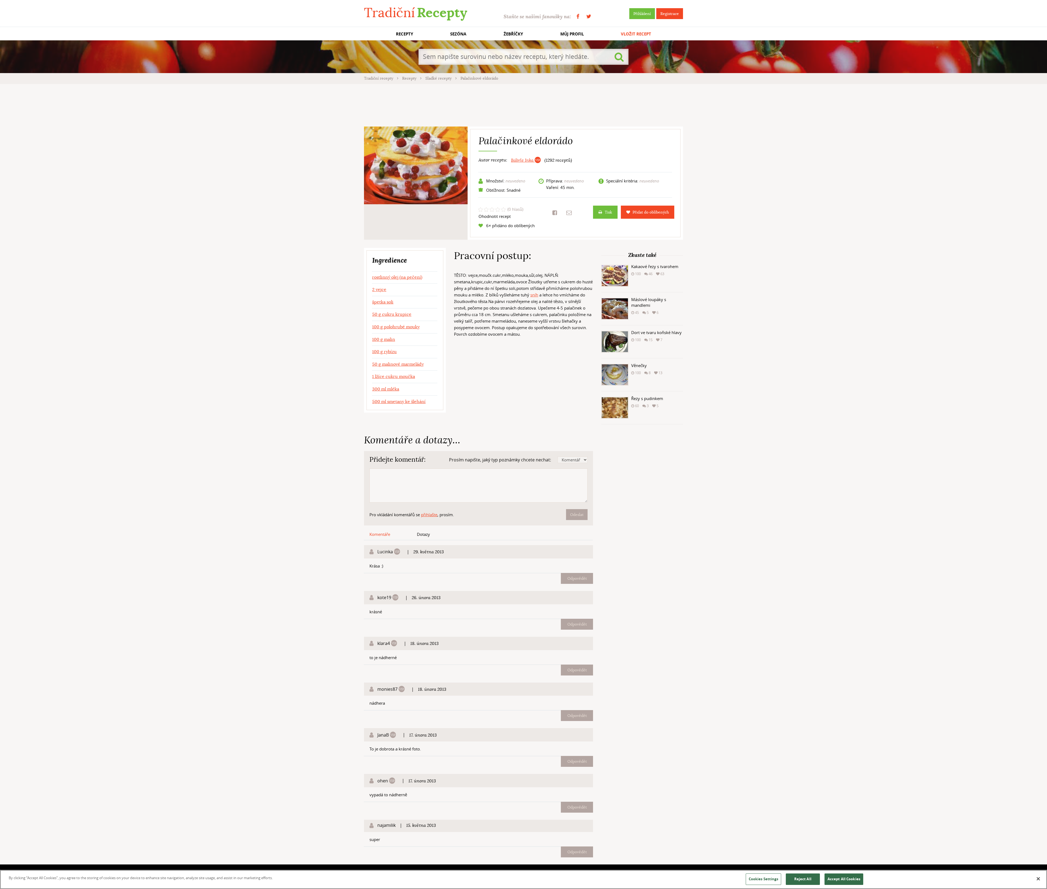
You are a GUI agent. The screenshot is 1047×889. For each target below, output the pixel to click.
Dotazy (423, 534)
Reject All (802, 878)
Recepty (409, 78)
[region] (523, 879)
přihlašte (429, 514)
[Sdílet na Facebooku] (554, 212)
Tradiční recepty (379, 78)
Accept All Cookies (844, 878)
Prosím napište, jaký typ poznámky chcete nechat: (500, 460)
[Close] (1038, 879)
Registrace (669, 13)
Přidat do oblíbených (651, 212)
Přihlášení (642, 13)
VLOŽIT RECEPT (636, 34)
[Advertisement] (523, 104)
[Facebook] (577, 16)
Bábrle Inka (523, 160)
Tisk (608, 212)
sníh (534, 295)
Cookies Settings (763, 878)
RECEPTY (404, 34)
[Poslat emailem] (569, 212)
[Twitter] (588, 16)
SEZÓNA (458, 34)
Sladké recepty (439, 78)
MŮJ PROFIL (572, 34)
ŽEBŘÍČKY (513, 34)
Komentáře (379, 534)
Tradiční (415, 12)
